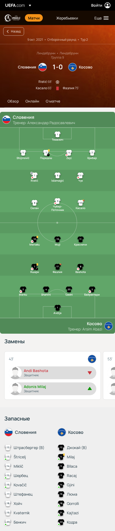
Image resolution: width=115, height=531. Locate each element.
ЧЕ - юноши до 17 (12, 18)
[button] (100, 18)
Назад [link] (16, 31)
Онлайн (32, 101)
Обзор (13, 101)
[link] (34, 18)
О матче (53, 101)
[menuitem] (38, 18)
